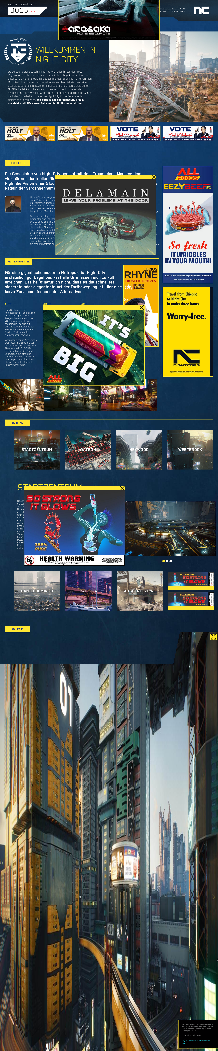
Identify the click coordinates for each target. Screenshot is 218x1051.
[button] (163, 561)
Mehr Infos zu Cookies (191, 1035)
